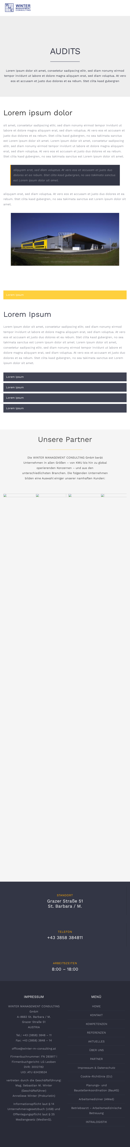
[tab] (65, 294)
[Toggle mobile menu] (123, 11)
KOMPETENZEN (96, 1024)
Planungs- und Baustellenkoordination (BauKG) (96, 1088)
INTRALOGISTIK (96, 1122)
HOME (96, 1006)
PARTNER (96, 1059)
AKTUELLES (96, 1041)
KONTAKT (96, 1015)
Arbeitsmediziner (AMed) (96, 1099)
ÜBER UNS (96, 1050)
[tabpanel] (65, 336)
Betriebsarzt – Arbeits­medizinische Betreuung (96, 1110)
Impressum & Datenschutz (96, 1067)
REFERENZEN (96, 1032)
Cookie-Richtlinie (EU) (96, 1076)
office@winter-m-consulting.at (34, 1048)
